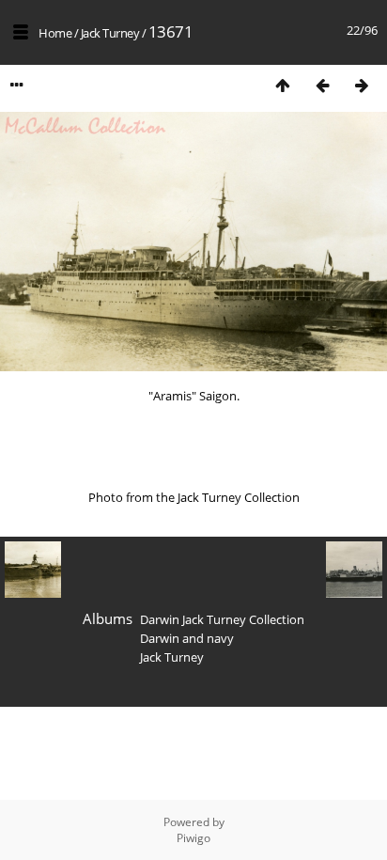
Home (55, 32)
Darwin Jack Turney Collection (222, 619)
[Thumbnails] (282, 85)
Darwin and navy (187, 638)
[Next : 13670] (361, 85)
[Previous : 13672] (322, 85)
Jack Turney (110, 32)
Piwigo (193, 838)
